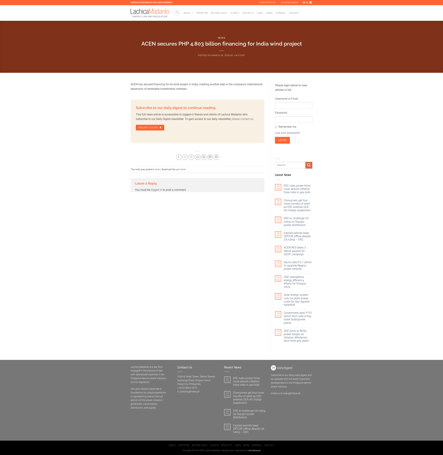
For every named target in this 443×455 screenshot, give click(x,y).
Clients (234, 13)
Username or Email (286, 98)
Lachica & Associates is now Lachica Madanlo (151, 2)
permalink (181, 169)
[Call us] (307, 2)
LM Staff (239, 55)
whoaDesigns (254, 450)
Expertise (202, 13)
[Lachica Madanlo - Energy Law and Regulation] (150, 13)
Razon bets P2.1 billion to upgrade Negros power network (298, 265)
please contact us (242, 119)
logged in (156, 189)
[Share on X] (185, 157)
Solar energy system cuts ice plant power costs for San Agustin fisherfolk (297, 300)
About (187, 13)
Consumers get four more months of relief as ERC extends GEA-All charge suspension (297, 205)
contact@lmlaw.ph (190, 391)
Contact (294, 13)
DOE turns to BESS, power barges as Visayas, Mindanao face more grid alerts (296, 336)
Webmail (281, 13)
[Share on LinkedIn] (210, 157)
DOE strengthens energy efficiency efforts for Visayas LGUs (295, 282)
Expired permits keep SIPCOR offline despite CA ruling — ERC (297, 236)
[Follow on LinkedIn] (311, 2)
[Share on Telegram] (216, 157)
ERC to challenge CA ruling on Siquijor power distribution (296, 221)
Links (260, 13)
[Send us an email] (304, 2)
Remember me (287, 126)
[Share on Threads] (191, 157)
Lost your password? (287, 132)
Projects (248, 13)
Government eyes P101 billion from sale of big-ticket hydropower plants (298, 318)
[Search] (177, 13)
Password (281, 112)
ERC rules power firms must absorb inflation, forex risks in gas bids (297, 189)
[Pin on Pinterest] (204, 157)
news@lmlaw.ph (292, 393)
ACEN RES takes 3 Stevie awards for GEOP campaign (295, 251)
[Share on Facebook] (179, 157)
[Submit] (308, 165)
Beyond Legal (219, 13)
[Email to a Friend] (198, 157)
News (269, 13)
